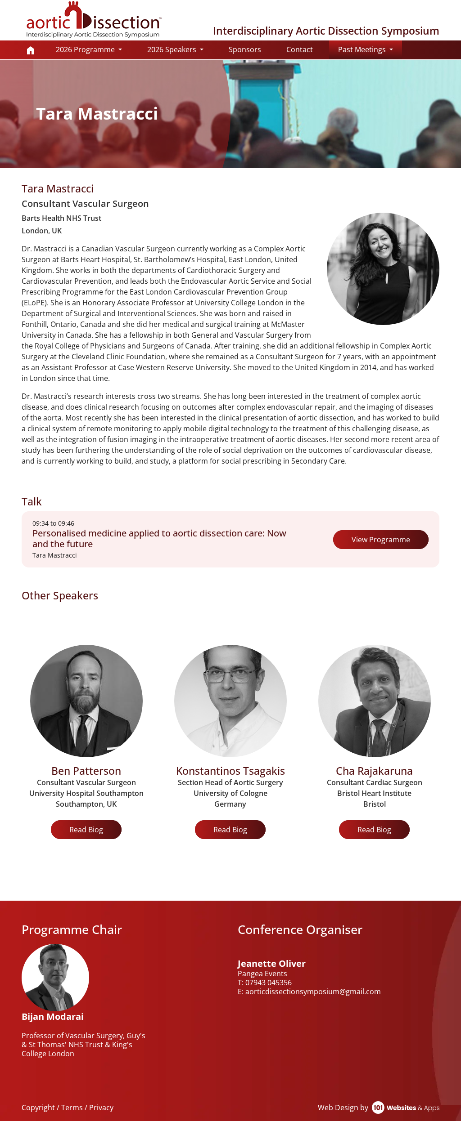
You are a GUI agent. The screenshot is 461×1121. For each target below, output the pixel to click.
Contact (299, 49)
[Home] (31, 49)
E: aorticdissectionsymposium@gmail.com (309, 991)
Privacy (101, 1107)
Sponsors (245, 49)
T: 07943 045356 (265, 982)
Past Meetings (370, 49)
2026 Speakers (172, 49)
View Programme (381, 540)
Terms (72, 1107)
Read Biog (86, 830)
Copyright (38, 1107)
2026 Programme (86, 49)
